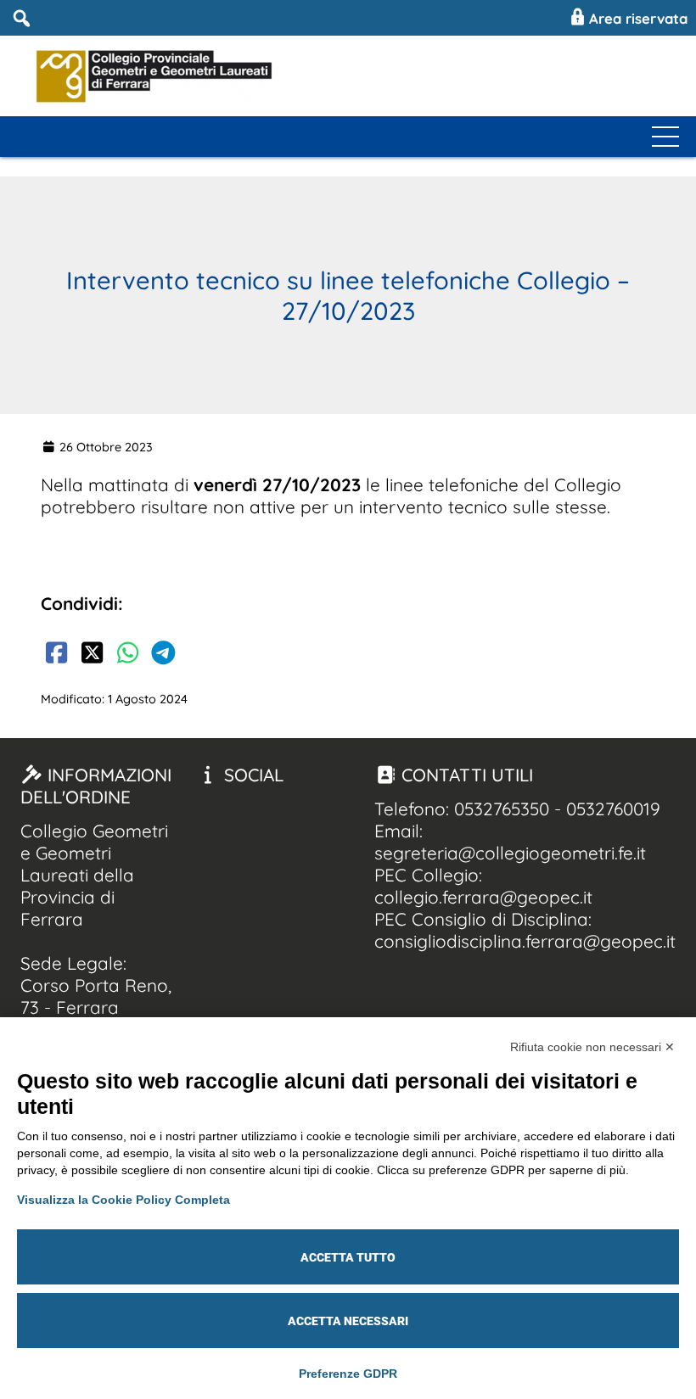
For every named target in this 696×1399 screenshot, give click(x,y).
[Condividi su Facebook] (56, 655)
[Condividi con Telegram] (163, 655)
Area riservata (636, 18)
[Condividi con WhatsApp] (127, 655)
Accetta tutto (348, 1257)
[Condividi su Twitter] (91, 655)
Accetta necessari (348, 1321)
